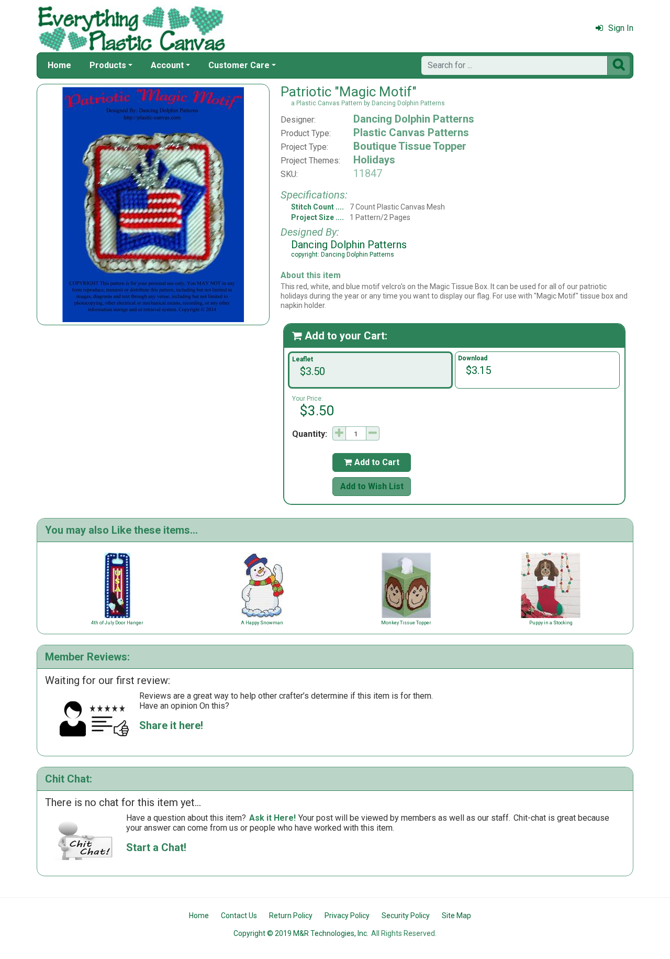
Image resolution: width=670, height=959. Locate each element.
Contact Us (239, 915)
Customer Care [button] (239, 65)
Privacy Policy (347, 915)
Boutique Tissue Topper (409, 146)
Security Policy (406, 915)
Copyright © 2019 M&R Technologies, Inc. (300, 933)
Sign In (620, 28)
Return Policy (290, 915)
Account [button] (167, 65)
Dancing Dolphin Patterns (413, 119)
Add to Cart (371, 462)
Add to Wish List (372, 486)
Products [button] (108, 65)
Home (59, 65)
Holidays (374, 159)
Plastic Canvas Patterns (411, 132)
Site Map (456, 915)
